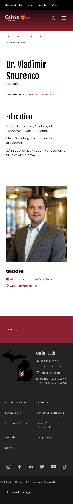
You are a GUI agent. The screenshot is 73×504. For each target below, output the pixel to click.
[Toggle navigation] (63, 18)
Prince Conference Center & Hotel (48, 424)
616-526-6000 (49, 361)
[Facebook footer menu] (19, 467)
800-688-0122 (52, 366)
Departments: (15, 94)
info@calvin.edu (51, 372)
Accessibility (50, 482)
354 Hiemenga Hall (24, 286)
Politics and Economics (39, 94)
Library (9, 447)
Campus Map (44, 437)
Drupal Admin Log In (19, 492)
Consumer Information (50, 412)
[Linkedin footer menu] (31, 467)
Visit (30, 5)
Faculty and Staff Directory (30, 36)
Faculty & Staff (13, 412)
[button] (53, 18)
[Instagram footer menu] (8, 467)
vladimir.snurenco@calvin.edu (32, 279)
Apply (42, 5)
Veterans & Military (16, 422)
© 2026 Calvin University (13, 482)
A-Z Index (11, 437)
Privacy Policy (34, 482)
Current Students (15, 402)
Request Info (13, 5)
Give (54, 5)
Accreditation (44, 402)
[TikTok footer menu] (64, 467)
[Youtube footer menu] (53, 467)
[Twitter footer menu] (42, 467)
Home (9, 36)
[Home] (17, 13)
